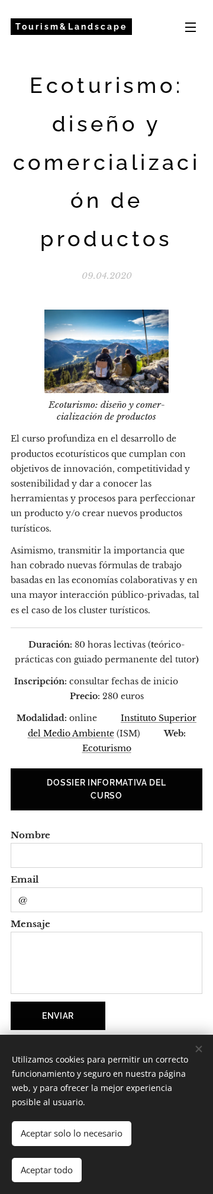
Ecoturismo (106, 748)
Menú (190, 26)
